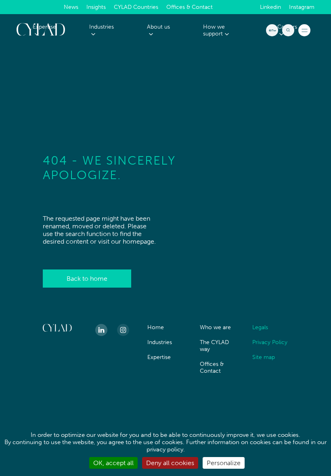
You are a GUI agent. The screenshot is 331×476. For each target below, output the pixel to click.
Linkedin (270, 7)
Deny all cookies (170, 463)
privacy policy (165, 449)
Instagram (301, 7)
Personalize (224, 463)
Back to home (87, 278)
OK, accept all (113, 463)
